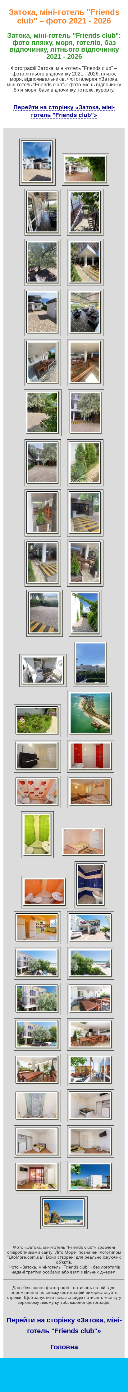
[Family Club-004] (85, 636)
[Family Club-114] (91, 908)
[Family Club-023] (37, 772)
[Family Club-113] (45, 908)
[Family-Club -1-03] (91, 979)
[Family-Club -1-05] (91, 1015)
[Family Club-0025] (42, 536)
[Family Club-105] (37, 808)
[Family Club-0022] (86, 436)
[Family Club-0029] (44, 636)
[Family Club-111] (37, 858)
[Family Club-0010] (42, 235)
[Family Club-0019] (42, 386)
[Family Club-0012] (85, 235)
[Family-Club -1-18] (64, 1228)
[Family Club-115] (37, 944)
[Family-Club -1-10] (37, 1122)
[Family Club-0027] (42, 586)
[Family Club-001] (85, 185)
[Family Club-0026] (85, 536)
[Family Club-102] (91, 772)
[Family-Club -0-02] (37, 979)
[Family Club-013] (91, 737)
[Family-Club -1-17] (91, 1193)
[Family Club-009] (91, 686)
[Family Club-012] (37, 737)
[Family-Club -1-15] (37, 1193)
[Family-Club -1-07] (91, 1050)
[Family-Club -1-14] (91, 1157)
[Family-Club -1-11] (91, 1122)
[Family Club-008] (43, 686)
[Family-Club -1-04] (37, 1015)
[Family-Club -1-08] (37, 1086)
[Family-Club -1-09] (91, 1086)
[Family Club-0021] (42, 436)
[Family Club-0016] (42, 336)
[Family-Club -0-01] (91, 944)
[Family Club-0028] (85, 586)
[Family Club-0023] (42, 486)
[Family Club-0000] (37, 185)
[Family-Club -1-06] (37, 1050)
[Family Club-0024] (85, 486)
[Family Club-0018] (85, 336)
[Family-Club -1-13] (37, 1157)
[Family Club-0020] (85, 386)
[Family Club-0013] (42, 285)
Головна (64, 1347)
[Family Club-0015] (85, 285)
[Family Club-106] (91, 808)
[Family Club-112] (83, 858)
